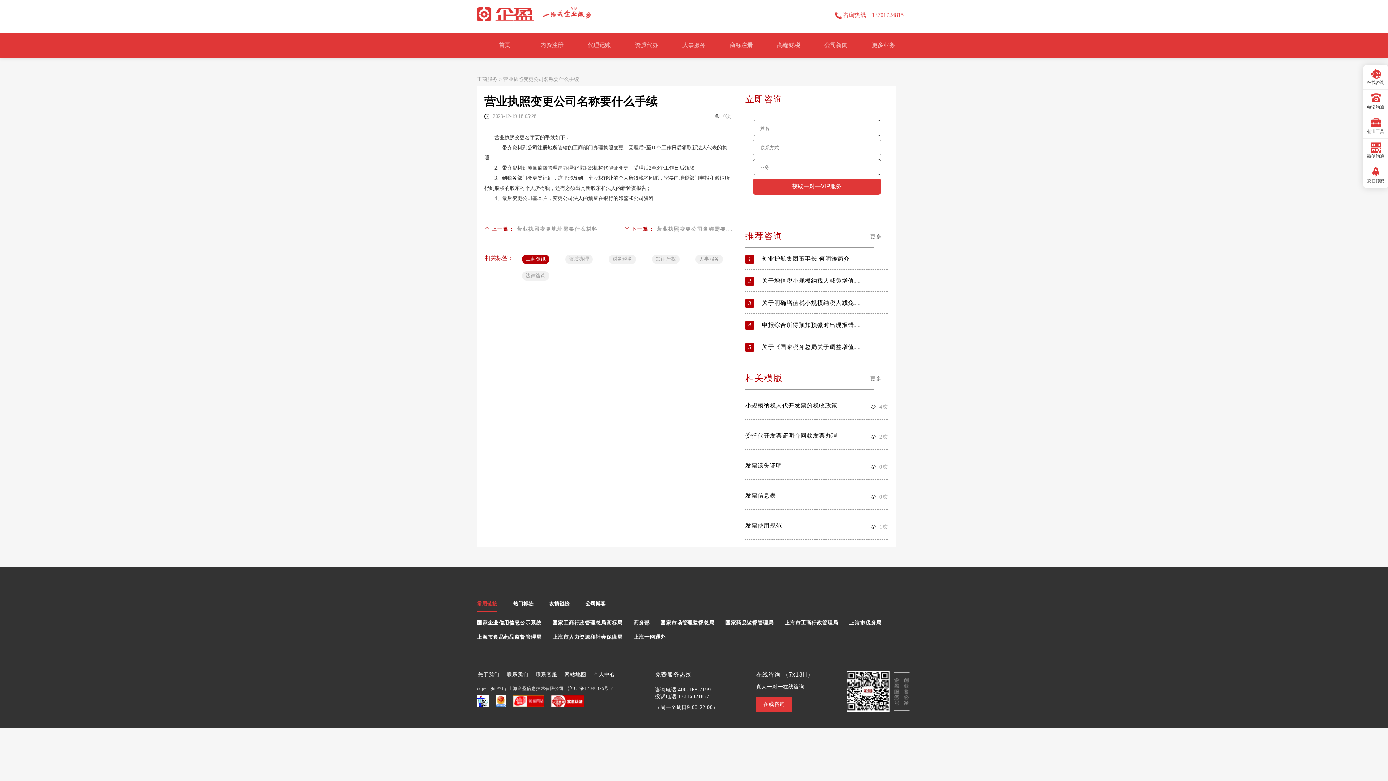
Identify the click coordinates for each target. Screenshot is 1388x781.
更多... (879, 236)
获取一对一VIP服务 (817, 186)
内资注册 (552, 45)
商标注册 (741, 45)
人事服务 (694, 45)
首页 (504, 45)
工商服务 (487, 79)
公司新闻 (836, 45)
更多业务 (883, 45)
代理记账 (599, 45)
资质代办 (646, 45)
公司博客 (596, 603)
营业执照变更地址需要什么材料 (557, 229)
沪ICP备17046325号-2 (590, 688)
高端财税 (788, 45)
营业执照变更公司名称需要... (695, 229)
